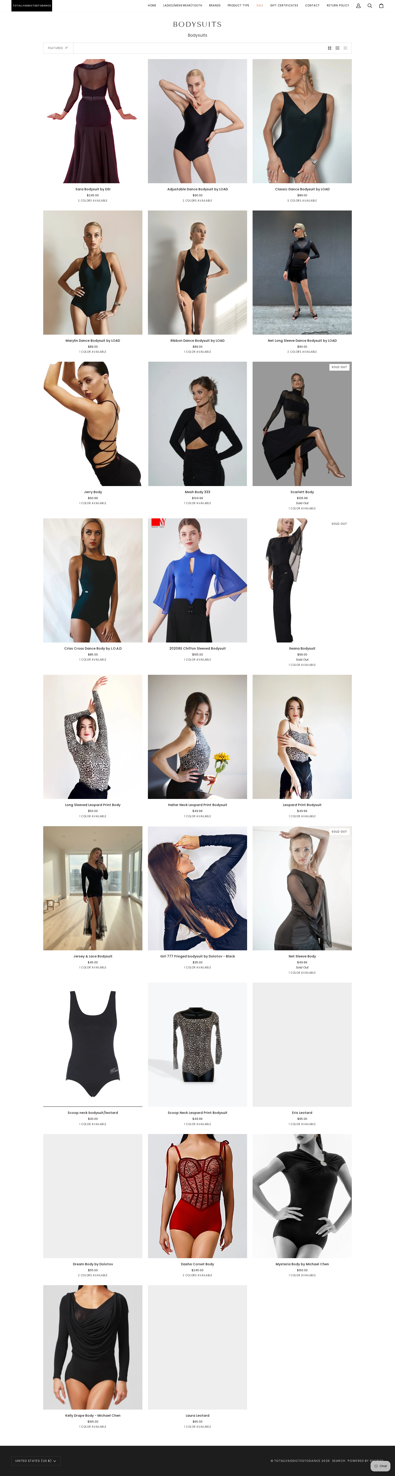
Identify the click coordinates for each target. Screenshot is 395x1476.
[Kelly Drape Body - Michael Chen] (92, 1347)
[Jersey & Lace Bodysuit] (92, 888)
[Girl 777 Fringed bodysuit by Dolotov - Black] (197, 888)
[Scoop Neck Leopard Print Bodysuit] (197, 1045)
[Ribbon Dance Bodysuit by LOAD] (197, 272)
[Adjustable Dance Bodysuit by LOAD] (197, 121)
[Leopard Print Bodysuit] (302, 737)
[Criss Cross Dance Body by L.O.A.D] (92, 580)
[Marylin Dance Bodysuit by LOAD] (92, 272)
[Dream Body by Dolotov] (92, 1196)
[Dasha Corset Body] (197, 1196)
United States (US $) (33, 1461)
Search (338, 1461)
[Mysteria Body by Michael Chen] (302, 1196)
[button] (183, 5)
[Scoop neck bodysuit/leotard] (92, 1045)
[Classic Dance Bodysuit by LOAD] (302, 121)
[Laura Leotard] (197, 1347)
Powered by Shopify (366, 1461)
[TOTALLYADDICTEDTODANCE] (12, 5)
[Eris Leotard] (302, 1045)
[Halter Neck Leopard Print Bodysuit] (197, 737)
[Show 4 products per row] (347, 48)
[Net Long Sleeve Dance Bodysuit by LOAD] (302, 272)
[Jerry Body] (92, 424)
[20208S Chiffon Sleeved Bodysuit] (197, 580)
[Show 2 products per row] (330, 48)
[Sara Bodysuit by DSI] (92, 121)
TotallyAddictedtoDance (297, 1461)
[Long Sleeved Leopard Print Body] (92, 737)
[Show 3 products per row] (338, 48)
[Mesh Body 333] (197, 424)
